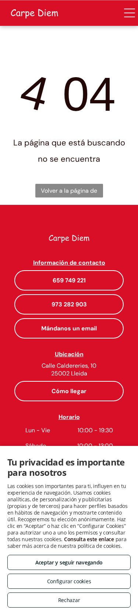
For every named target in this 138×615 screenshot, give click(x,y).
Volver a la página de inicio (69, 192)
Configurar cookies (69, 581)
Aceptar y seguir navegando (69, 562)
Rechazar (69, 600)
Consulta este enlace (89, 539)
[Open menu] (129, 12)
